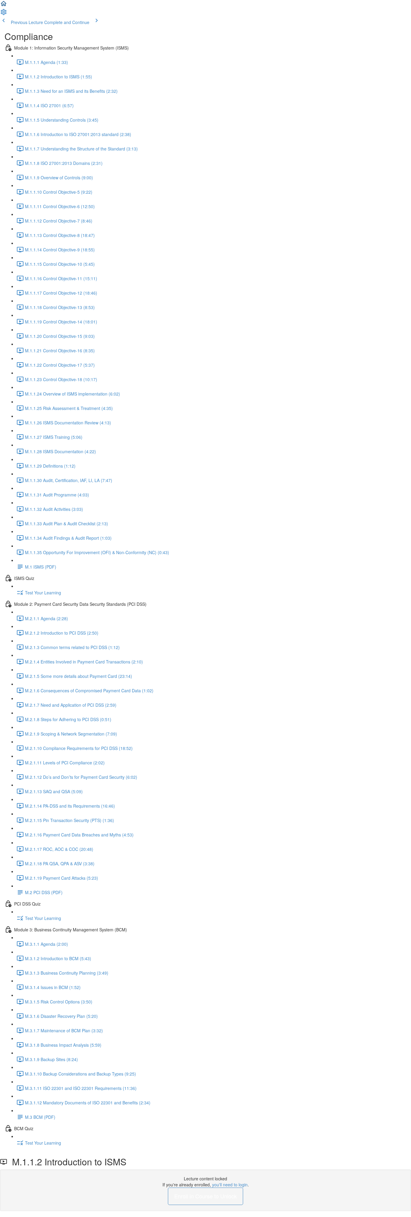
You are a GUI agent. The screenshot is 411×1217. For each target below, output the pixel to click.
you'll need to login (230, 1185)
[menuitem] (3, 14)
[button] (3, 5)
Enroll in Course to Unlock (205, 1196)
